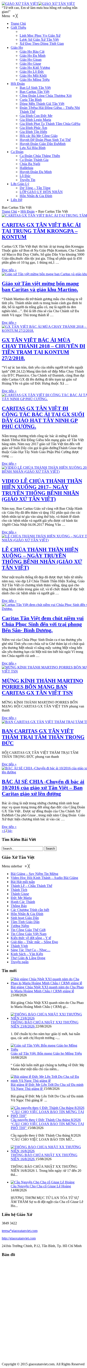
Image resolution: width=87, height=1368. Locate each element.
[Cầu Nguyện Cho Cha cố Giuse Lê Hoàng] (43, 1182)
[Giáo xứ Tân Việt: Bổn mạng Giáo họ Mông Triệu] (48, 1049)
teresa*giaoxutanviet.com (19, 1231)
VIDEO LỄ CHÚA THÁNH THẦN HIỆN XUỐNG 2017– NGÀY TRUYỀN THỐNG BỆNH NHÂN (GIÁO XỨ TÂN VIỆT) (42, 490)
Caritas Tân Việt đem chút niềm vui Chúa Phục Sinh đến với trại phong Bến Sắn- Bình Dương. (43, 624)
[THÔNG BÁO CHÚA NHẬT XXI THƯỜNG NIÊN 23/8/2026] (48, 1018)
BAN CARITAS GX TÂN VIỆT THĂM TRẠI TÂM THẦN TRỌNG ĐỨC (43, 737)
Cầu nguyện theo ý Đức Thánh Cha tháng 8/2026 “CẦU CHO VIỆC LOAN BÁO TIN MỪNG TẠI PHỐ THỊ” (47, 1124)
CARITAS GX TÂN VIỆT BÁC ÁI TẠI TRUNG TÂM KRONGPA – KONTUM (41, 231)
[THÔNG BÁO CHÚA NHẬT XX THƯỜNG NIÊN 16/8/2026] (48, 1151)
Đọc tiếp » (9, 270)
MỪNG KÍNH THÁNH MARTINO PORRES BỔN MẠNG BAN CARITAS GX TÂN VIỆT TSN (42, 687)
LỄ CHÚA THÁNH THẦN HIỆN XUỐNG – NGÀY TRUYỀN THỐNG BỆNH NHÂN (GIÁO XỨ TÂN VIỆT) (42, 559)
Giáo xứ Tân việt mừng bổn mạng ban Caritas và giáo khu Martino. (40, 286)
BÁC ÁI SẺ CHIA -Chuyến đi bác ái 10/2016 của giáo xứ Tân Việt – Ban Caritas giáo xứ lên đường (43, 788)
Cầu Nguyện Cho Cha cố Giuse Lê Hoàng (41, 1186)
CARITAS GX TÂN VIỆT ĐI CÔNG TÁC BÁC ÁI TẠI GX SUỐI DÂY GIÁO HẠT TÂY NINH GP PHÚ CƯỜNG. (43, 417)
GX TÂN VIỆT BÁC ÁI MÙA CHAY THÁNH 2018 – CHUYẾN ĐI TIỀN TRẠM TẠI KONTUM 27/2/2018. (43, 349)
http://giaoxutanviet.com (19, 1238)
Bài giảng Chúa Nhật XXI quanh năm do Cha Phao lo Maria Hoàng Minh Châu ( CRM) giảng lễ (47, 989)
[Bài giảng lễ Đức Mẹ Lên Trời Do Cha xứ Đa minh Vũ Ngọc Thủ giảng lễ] (48, 1081)
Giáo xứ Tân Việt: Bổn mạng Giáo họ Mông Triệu (46, 1053)
